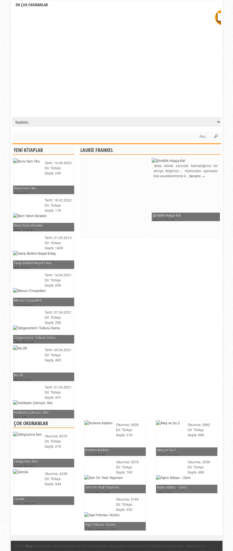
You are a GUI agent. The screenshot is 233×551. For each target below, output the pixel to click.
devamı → (197, 175)
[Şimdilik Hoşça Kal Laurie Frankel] (168, 160)
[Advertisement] (128, 198)
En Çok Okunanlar (32, 4)
